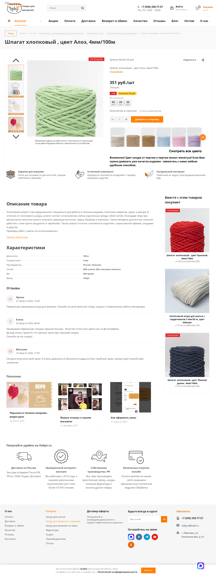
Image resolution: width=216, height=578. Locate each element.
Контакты (10, 538)
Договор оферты (98, 511)
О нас (8, 511)
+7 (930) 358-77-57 (152, 7)
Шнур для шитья (55, 516)
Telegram (147, 537)
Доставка (10, 521)
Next (16, 137)
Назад (11, 33)
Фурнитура (52, 530)
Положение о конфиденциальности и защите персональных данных (105, 519)
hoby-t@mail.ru (190, 525)
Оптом (49, 543)
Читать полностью (17, 237)
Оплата (9, 516)
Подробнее (116, 71)
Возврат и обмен (14, 525)
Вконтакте (139, 537)
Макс (131, 537)
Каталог (51, 511)
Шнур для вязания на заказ (61, 525)
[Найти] (82, 8)
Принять (148, 570)
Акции (49, 534)
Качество (10, 530)
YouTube (155, 537)
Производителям (56, 538)
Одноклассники (131, 545)
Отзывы (9, 534)
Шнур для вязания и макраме (63, 521)
